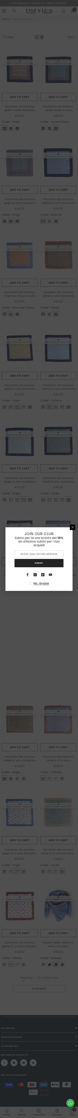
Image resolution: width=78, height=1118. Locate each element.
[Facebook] (27, 574)
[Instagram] (35, 574)
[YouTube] (50, 574)
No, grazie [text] (41, 583)
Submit (39, 562)
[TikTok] (43, 574)
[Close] (72, 527)
